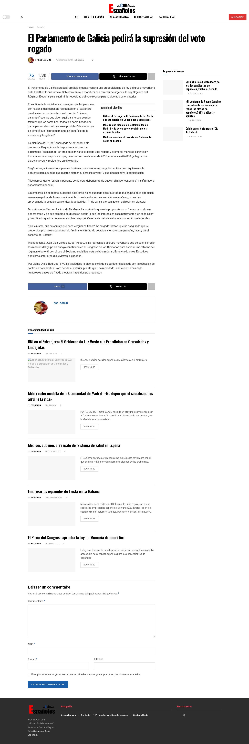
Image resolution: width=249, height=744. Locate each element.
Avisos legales (68, 715)
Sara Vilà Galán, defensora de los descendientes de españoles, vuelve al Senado (202, 85)
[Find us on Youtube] (33, 17)
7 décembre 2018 (64, 60)
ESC (76, 17)
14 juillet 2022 (51, 543)
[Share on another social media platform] (151, 76)
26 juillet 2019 (194, 136)
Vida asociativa (119, 17)
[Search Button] (222, 17)
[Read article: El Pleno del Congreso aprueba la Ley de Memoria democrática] (51, 560)
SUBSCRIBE (237, 17)
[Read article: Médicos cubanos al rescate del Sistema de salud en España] (51, 468)
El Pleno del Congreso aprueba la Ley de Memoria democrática (76, 537)
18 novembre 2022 (53, 497)
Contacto (85, 715)
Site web (98, 659)
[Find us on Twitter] (21, 17)
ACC (37, 719)
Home (31, 27)
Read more (91, 367)
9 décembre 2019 (195, 93)
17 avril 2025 (50, 353)
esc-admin (44, 60)
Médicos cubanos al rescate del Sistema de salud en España (127, 139)
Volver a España (94, 17)
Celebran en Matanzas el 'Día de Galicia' (201, 130)
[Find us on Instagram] (27, 17)
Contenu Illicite (140, 715)
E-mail (32, 659)
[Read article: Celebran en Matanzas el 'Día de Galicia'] (173, 134)
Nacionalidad (167, 17)
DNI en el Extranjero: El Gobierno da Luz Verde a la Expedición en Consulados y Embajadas (128, 117)
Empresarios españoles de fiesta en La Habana (64, 491)
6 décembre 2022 (52, 451)
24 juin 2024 (50, 405)
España (40, 27)
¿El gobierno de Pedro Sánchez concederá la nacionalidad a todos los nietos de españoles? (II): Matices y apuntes (203, 108)
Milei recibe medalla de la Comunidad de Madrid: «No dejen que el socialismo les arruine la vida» (125, 128)
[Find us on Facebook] (16, 17)
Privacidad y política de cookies (111, 715)
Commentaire (36, 601)
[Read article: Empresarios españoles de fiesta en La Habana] (51, 514)
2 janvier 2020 (194, 120)
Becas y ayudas (143, 17)
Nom (32, 644)
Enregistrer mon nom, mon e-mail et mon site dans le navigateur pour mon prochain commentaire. (86, 674)
